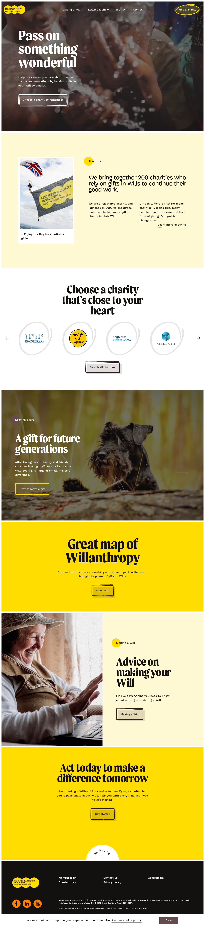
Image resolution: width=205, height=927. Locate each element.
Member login (67, 877)
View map (102, 590)
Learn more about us (172, 224)
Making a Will (130, 714)
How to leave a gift (32, 488)
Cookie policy (67, 882)
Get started (102, 813)
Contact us (110, 877)
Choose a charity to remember (43, 99)
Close (169, 920)
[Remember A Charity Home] (14, 9)
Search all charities (102, 367)
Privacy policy (112, 882)
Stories (138, 9)
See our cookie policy (127, 920)
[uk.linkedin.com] (27, 904)
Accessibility (156, 877)
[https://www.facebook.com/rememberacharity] (16, 904)
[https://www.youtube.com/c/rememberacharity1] (37, 904)
